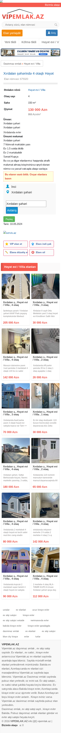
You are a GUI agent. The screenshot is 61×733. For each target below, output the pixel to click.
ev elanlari (21, 610)
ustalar (6, 610)
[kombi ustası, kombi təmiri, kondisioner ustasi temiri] (30, 1)
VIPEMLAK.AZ (10, 644)
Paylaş (9, 219)
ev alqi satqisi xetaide (13, 620)
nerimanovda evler (40, 620)
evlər (26, 636)
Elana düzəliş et (19, 252)
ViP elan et (16, 244)
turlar (37, 636)
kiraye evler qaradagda (39, 626)
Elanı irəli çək (43, 244)
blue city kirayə (10, 636)
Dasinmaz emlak (12, 63)
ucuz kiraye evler (40, 610)
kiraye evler (28, 615)
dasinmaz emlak (11, 631)
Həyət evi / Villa (32, 63)
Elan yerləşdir (12, 33)
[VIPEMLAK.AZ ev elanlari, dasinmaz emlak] (23, 14)
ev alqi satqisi (9, 615)
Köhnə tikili (29, 42)
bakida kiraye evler (12, 626)
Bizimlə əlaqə (52, 4)
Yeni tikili (10, 42)
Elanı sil (40, 252)
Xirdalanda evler (12, 132)
